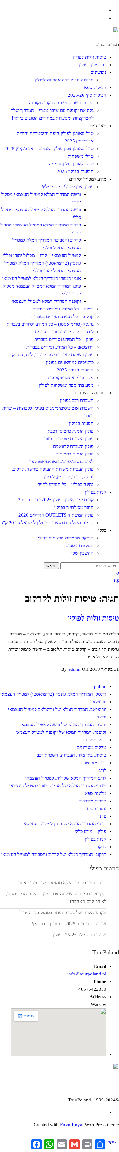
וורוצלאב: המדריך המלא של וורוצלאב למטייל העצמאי (57, 709)
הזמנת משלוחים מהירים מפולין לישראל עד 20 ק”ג (47, 522)
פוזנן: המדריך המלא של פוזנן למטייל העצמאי (65, 823)
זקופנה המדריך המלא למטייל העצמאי (46, 301)
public (100, 686)
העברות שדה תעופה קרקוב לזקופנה (61, 102)
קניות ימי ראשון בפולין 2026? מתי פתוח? (56, 499)
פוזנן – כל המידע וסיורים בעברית (64, 339)
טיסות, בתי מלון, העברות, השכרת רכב (71, 755)
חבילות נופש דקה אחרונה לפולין (64, 79)
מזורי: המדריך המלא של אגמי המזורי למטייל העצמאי (57, 785)
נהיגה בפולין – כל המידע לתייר (66, 484)
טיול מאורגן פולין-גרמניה (71, 163)
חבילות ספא (95, 87)
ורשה (101, 716)
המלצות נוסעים (79, 545)
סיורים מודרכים (92, 800)
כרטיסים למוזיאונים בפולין (70, 362)
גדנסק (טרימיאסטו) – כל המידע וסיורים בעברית (50, 324)
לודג (102, 770)
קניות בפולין (95, 492)
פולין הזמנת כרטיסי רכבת (71, 431)
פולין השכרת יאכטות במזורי (68, 438)
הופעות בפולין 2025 (75, 171)
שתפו (111, 1141)
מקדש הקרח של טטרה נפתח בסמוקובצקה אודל (62, 912)
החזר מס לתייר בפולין (74, 507)
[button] (107, 44)
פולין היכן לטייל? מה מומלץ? (67, 186)
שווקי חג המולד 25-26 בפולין (79, 934)
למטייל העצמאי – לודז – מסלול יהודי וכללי (42, 255)
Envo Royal (71, 1124)
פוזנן (102, 816)
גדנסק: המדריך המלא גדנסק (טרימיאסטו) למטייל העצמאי (53, 694)
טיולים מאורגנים (91, 747)
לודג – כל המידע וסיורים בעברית (64, 331)
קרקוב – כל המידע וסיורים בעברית (62, 316)
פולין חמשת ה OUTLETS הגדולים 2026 (56, 514)
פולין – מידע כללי (90, 831)
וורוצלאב (98, 701)
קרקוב (101, 846)
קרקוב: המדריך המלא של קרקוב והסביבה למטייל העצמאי (53, 854)
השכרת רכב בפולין (77, 400)
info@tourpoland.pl (86, 973)
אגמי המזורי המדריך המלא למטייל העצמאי (41, 278)
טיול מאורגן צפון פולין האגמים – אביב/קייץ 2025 (49, 148)
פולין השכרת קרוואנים (73, 446)
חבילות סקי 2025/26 (87, 95)
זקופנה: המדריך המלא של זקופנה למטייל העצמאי (61, 732)
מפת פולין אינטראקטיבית (71, 377)
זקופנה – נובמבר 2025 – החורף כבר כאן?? (67, 923)
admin (75, 669)
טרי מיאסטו (95, 762)
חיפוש (51, 565)
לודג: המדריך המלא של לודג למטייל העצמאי (65, 778)
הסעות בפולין (81, 423)
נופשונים (98, 72)
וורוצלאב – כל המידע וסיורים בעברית (60, 347)
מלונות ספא (95, 793)
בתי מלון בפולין (92, 64)
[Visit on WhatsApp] (103, 18)
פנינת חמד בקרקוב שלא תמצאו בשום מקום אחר (62, 882)
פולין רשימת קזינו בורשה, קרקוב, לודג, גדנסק (53, 354)
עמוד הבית (96, 808)
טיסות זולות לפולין (89, 56)
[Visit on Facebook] (103, 10)
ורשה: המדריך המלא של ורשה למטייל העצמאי (63, 724)
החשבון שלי (82, 553)
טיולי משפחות (81, 156)
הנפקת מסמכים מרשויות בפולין (65, 537)
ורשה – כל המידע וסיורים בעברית (63, 308)
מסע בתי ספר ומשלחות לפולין (66, 385)
